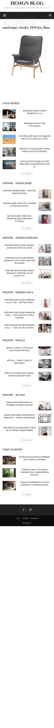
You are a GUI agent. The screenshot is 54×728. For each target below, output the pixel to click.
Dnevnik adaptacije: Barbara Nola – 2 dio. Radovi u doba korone (19, 315)
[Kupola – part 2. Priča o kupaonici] (44, 363)
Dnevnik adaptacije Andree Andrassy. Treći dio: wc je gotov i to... (19, 273)
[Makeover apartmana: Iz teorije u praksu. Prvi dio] (44, 405)
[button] (4, 15)
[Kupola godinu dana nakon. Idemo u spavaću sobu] (44, 376)
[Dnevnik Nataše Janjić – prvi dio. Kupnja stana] (44, 193)
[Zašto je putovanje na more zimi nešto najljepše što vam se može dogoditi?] (9, 164)
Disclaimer (34, 518)
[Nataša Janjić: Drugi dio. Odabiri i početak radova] (44, 206)
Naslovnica (7, 22)
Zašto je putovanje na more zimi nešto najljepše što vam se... (35, 164)
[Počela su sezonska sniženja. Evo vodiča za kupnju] (9, 460)
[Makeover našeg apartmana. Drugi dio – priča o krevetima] (44, 418)
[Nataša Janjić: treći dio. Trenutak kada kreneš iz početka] (44, 219)
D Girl (18, 518)
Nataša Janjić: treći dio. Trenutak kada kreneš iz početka (19, 218)
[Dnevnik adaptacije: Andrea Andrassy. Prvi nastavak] (44, 248)
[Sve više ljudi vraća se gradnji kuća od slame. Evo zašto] (9, 139)
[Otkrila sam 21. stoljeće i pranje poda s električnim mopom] (9, 472)
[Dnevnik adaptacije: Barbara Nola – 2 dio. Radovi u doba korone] (44, 315)
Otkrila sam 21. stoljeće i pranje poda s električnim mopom (34, 472)
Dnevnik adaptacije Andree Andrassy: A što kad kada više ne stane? (19, 260)
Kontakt (25, 518)
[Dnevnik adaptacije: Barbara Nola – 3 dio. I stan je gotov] (44, 328)
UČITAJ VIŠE (26, 174)
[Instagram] (30, 509)
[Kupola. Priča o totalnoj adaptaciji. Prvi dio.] (44, 351)
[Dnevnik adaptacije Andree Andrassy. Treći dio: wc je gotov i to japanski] (44, 273)
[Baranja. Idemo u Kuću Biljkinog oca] (9, 114)
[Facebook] (23, 509)
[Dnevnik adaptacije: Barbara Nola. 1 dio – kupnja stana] (44, 303)
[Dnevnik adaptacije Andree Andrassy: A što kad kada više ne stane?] (44, 261)
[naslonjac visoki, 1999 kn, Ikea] (27, 80)
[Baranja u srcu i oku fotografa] (9, 126)
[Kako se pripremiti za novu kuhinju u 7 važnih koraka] (9, 485)
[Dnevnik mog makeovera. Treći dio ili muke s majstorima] (44, 430)
